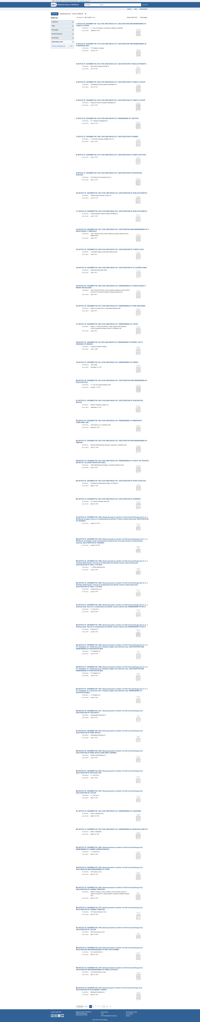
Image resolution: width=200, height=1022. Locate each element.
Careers (128, 1016)
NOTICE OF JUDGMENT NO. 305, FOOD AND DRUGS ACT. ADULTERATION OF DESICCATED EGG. (112, 481)
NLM (94, 1020)
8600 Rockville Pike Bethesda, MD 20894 (82, 1014)
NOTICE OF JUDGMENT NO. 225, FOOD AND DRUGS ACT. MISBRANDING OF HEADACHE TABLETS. (113, 829)
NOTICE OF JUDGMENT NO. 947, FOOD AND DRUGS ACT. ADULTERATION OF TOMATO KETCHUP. (112, 155)
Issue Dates (55, 38)
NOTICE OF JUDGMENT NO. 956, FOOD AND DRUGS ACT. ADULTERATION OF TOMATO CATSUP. (111, 82)
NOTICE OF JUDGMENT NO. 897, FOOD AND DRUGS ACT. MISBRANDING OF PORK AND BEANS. (112, 306)
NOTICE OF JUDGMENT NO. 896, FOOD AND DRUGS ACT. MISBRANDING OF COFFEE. (108, 324)
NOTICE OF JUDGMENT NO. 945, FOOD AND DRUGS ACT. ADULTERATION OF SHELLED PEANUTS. (113, 193)
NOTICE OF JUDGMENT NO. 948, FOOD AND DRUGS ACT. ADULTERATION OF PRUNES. (108, 137)
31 (110, 1006)
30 (107, 1006)
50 (143, 17)
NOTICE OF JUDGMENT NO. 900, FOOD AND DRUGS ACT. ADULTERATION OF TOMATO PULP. (111, 249)
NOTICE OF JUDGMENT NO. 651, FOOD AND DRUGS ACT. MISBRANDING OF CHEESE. (108, 362)
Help (135, 9)
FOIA (102, 1014)
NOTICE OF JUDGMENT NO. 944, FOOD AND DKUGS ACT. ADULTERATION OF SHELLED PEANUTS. (112, 211)
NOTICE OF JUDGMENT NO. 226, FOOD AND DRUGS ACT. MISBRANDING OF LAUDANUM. (109, 811)
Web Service (144, 9)
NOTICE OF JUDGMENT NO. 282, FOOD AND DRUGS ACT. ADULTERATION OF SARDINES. (109, 499)
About (129, 9)
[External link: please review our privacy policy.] (52, 1015)
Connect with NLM (56, 1012)
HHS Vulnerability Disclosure (109, 1016)
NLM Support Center (131, 1012)
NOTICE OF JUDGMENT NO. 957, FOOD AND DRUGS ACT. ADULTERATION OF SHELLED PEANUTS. (112, 64)
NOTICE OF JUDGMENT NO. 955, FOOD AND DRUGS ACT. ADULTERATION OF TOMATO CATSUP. (111, 100)
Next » (94, 17)
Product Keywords (57, 34)
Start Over (54, 14)
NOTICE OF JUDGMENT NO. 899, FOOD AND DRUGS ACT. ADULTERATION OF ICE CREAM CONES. (112, 268)
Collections (55, 22)
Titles (53, 26)
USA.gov (105, 1020)
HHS (100, 1020)
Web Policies (104, 1012)
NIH (97, 1020)
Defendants (55, 30)
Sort (132, 17)
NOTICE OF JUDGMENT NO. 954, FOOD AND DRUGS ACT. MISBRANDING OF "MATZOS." (108, 118)
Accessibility (129, 1014)
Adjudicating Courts (57, 42)
